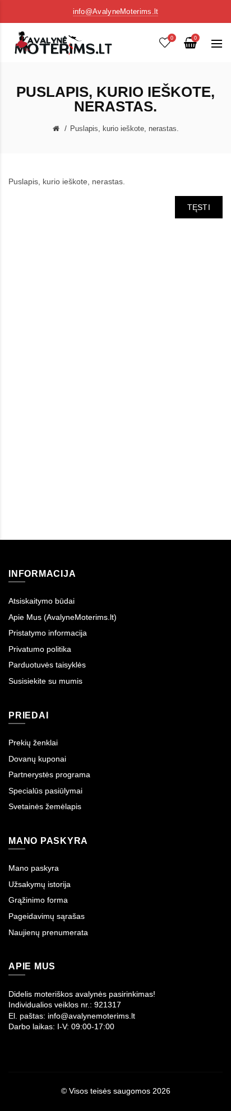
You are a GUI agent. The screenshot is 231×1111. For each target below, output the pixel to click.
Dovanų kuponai (37, 758)
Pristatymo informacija (47, 632)
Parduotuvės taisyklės (47, 664)
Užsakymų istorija (39, 884)
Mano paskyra (33, 867)
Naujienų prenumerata (48, 932)
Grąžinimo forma (38, 899)
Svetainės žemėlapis (44, 806)
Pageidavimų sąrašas (46, 916)
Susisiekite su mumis (45, 680)
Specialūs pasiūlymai (45, 790)
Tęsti (199, 207)
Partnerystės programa (49, 774)
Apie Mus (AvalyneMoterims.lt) (62, 617)
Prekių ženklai (33, 742)
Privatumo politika (39, 649)
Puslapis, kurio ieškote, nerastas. (124, 128)
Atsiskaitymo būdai (41, 600)
